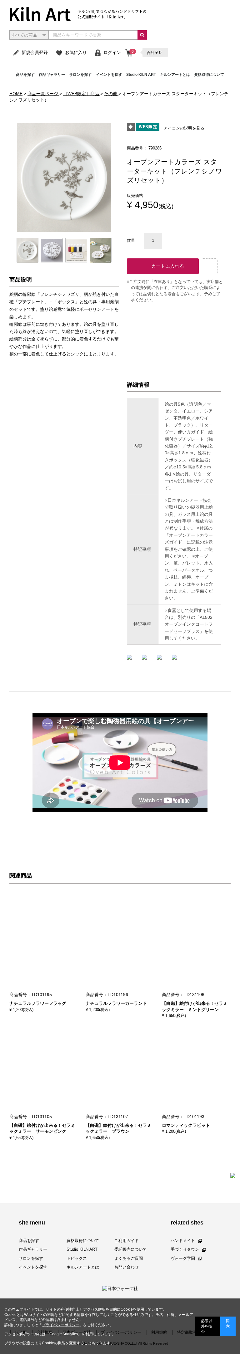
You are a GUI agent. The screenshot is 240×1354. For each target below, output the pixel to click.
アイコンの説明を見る (184, 128)
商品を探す (25, 74)
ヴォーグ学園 (183, 1258)
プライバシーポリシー (60, 1325)
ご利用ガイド (126, 1240)
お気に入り (76, 52)
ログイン (112, 52)
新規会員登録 (35, 52)
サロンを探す (80, 74)
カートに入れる (167, 266)
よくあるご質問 (128, 1258)
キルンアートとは (175, 74)
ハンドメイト (183, 1240)
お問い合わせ (126, 1267)
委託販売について (130, 1249)
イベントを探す (109, 74)
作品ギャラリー (52, 74)
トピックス (77, 1258)
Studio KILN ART (141, 74)
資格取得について (209, 74)
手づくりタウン (185, 1249)
